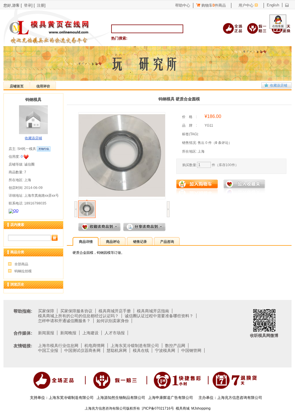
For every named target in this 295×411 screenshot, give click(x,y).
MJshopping (201, 408)
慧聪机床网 (117, 350)
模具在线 (141, 350)
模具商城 (183, 408)
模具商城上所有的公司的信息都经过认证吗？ (78, 316)
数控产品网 (175, 345)
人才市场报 (115, 333)
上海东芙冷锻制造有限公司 (135, 345)
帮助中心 (182, 5)
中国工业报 (48, 350)
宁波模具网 (165, 350)
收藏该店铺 (278, 85)
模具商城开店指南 (153, 311)
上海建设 (90, 333)
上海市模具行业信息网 (58, 345)
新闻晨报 (46, 333)
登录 (27, 5)
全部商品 (21, 264)
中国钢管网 (191, 350)
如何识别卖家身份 (113, 320)
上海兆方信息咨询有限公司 (239, 397)
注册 (40, 5)
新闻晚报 (68, 333)
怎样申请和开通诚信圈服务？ (64, 320)
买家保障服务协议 (76, 311)
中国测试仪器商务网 (82, 350)
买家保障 (46, 311)
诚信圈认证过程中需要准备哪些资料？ (159, 316)
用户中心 (246, 5)
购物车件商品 (213, 5)
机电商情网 (94, 345)
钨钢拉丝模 (23, 271)
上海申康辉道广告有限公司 (170, 397)
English (273, 5)
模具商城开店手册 (115, 311)
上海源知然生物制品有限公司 (121, 397)
